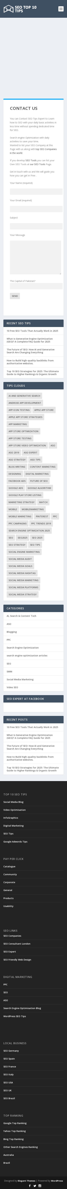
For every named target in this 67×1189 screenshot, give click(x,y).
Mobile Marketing (20, 516)
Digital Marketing (37, 473)
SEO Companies (12, 935)
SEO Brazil (9, 1098)
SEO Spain (9, 1058)
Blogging (12, 631)
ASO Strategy (17, 459)
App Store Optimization (23, 431)
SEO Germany (11, 1050)
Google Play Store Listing (25, 495)
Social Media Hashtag (22, 573)
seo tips (35, 544)
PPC (55, 516)
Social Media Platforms (23, 587)
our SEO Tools (37, 164)
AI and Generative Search (24, 395)
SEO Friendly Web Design (17, 959)
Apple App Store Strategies (25, 417)
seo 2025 (37, 537)
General (7, 890)
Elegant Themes (26, 1180)
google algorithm (39, 488)
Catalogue (9, 866)
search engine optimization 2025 (29, 530)
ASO (53, 445)
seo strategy (17, 544)
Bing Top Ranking (13, 1139)
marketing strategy (21, 502)
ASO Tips (35, 459)
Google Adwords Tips (15, 841)
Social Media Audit (20, 558)
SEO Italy (8, 1074)
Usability (8, 906)
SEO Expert (9, 951)
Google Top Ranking (15, 1123)
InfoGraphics (10, 817)
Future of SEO (39, 480)
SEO (11, 537)
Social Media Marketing (23, 580)
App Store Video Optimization (27, 445)
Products (8, 898)
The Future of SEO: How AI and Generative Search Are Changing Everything (30, 351)
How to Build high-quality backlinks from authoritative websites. (30, 362)
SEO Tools (31, 160)
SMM (9, 671)
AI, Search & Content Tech (21, 615)
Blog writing (17, 466)
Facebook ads (17, 480)
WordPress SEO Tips (14, 1016)
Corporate (9, 882)
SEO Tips (8, 833)
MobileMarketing (33, 509)
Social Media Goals (20, 566)
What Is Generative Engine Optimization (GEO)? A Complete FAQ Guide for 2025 (30, 340)
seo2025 (22, 537)
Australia (8, 1154)
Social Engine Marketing (24, 551)
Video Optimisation (14, 809)
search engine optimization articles (27, 655)
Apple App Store (44, 409)
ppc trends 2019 (41, 523)
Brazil (6, 1162)
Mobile (13, 509)
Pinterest (42, 516)
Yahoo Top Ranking (14, 1131)
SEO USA (8, 1082)
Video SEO (12, 687)
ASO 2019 (14, 452)
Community (10, 874)
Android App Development (25, 402)
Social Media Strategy (23, 594)
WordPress (57, 1180)
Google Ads (16, 488)
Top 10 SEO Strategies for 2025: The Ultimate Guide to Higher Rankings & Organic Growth (33, 373)
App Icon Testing (19, 409)
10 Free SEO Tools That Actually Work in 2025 (32, 330)
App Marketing (18, 424)
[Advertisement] (33, 52)
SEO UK (7, 1090)
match (43, 502)
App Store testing (20, 438)
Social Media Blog (13, 801)
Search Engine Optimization (23, 647)
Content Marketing (42, 466)
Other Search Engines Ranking (20, 1147)
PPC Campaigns (18, 523)
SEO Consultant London (16, 943)
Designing (15, 473)
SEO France (9, 1066)
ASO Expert (30, 452)
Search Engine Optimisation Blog (22, 1008)
